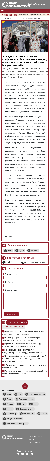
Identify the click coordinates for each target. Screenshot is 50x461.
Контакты (29, 451)
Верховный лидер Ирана (17, 423)
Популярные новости (13, 326)
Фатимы (34, 250)
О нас (19, 451)
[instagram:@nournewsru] (18, 453)
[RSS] (27, 453)
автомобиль (28, 414)
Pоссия (10, 409)
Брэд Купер (11, 414)
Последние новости (17, 322)
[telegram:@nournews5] (22, 453)
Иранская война (26, 409)
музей (21, 250)
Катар (22, 404)
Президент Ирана (26, 399)
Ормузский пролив (37, 394)
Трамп (9, 399)
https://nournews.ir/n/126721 (36, 262)
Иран (9, 250)
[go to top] (25, 386)
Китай (35, 404)
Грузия (44, 414)
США (20, 394)
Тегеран (10, 404)
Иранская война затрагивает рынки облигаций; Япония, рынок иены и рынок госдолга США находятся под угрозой (24, 359)
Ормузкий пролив (14, 418)
